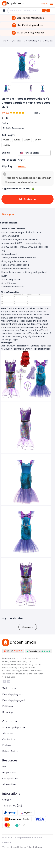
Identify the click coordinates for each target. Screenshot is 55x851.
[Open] (47, 153)
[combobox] (29, 153)
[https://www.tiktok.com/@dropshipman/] (4, 681)
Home (3, 41)
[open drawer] (51, 4)
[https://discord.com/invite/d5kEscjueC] (8, 681)
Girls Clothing (31, 41)
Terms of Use (9, 847)
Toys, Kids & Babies (16, 41)
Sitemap (38, 847)
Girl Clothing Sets (46, 41)
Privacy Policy (25, 847)
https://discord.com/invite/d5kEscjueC (9, 681)
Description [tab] (8, 214)
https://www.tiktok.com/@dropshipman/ (5, 681)
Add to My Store (27, 199)
